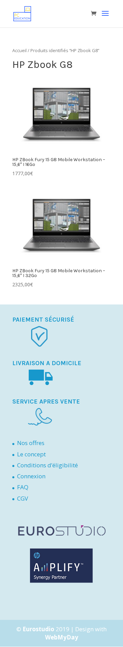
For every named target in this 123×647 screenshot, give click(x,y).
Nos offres (30, 443)
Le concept (31, 454)
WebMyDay (61, 637)
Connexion (31, 476)
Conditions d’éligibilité (47, 465)
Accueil (19, 50)
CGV (22, 498)
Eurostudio (38, 629)
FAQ (22, 487)
